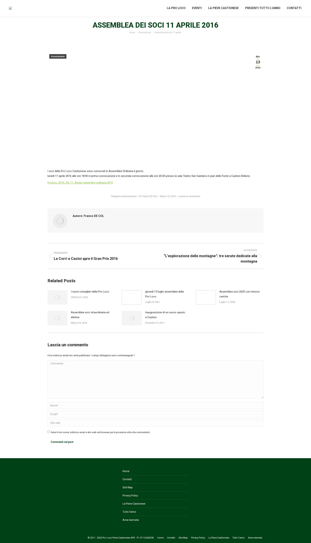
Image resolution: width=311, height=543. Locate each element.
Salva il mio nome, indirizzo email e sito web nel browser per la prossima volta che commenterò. (100, 432)
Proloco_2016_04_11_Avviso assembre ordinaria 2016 (80, 182)
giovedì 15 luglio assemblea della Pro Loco (164, 294)
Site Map (128, 487)
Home (126, 471)
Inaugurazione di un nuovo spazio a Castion (165, 315)
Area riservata (131, 519)
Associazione (58, 56)
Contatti (127, 479)
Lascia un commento (189, 196)
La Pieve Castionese (134, 503)
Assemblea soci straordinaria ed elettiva (90, 315)
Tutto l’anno (129, 511)
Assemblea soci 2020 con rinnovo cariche (239, 294)
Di (148, 196)
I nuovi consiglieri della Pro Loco (90, 291)
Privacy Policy (130, 495)
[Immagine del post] (57, 297)
